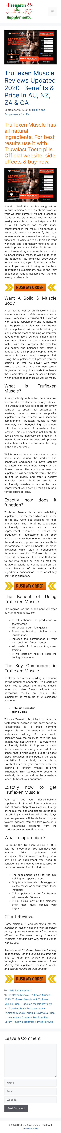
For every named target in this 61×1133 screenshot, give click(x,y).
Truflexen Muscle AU (24, 999)
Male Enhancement (19, 990)
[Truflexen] (30, 185)
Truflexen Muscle (18, 995)
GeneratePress (30, 1128)
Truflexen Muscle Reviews (36, 1003)
